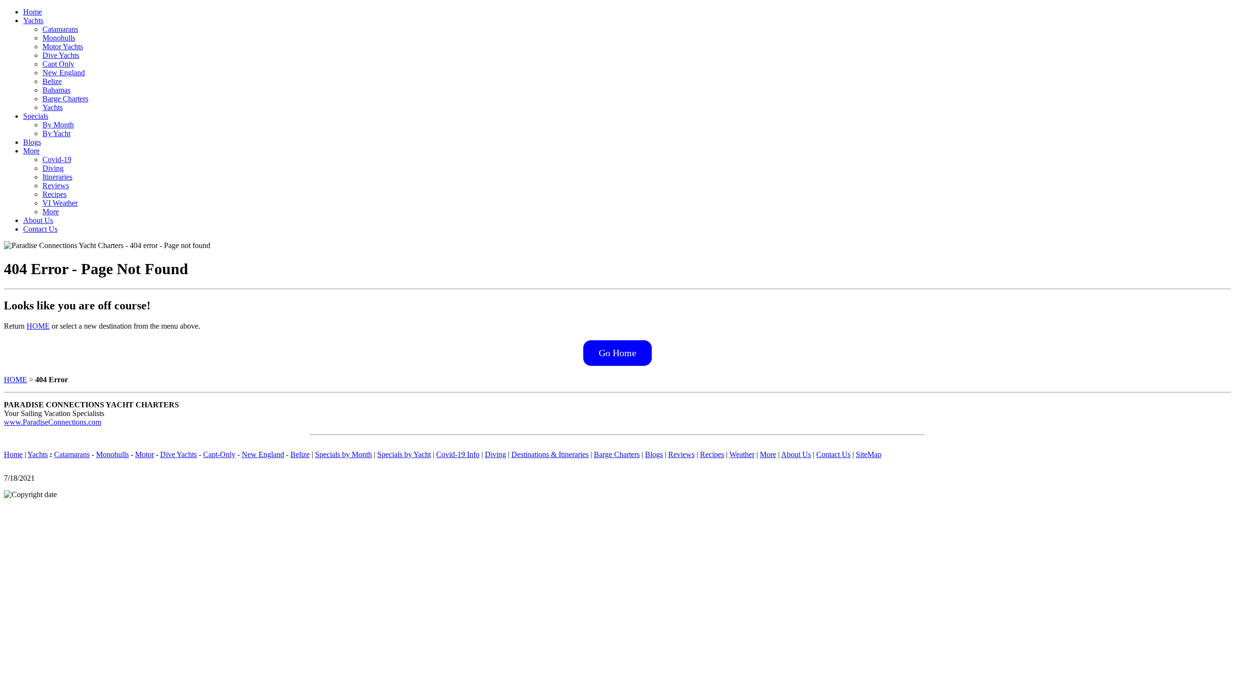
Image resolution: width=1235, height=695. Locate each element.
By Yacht (56, 133)
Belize (52, 81)
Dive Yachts (60, 55)
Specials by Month (343, 454)
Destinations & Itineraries (550, 454)
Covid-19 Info (458, 454)
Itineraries (57, 177)
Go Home (617, 353)
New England (63, 73)
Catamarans (60, 29)
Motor (144, 454)
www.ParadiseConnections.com (52, 422)
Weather (742, 454)
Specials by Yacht (404, 454)
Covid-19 (56, 159)
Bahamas (56, 90)
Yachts (33, 20)
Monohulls (58, 38)
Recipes (54, 194)
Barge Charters (65, 99)
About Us (38, 220)
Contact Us (40, 229)
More (31, 151)
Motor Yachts (62, 46)
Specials (35, 116)
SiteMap (868, 454)
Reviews (55, 185)
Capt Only (58, 64)
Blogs (32, 142)
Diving (53, 168)
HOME (38, 326)
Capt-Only (219, 454)
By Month (58, 125)
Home (32, 12)
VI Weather (60, 203)
